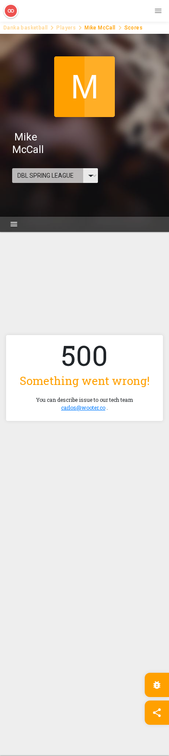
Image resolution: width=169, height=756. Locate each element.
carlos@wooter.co (83, 407)
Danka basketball (25, 28)
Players (66, 28)
